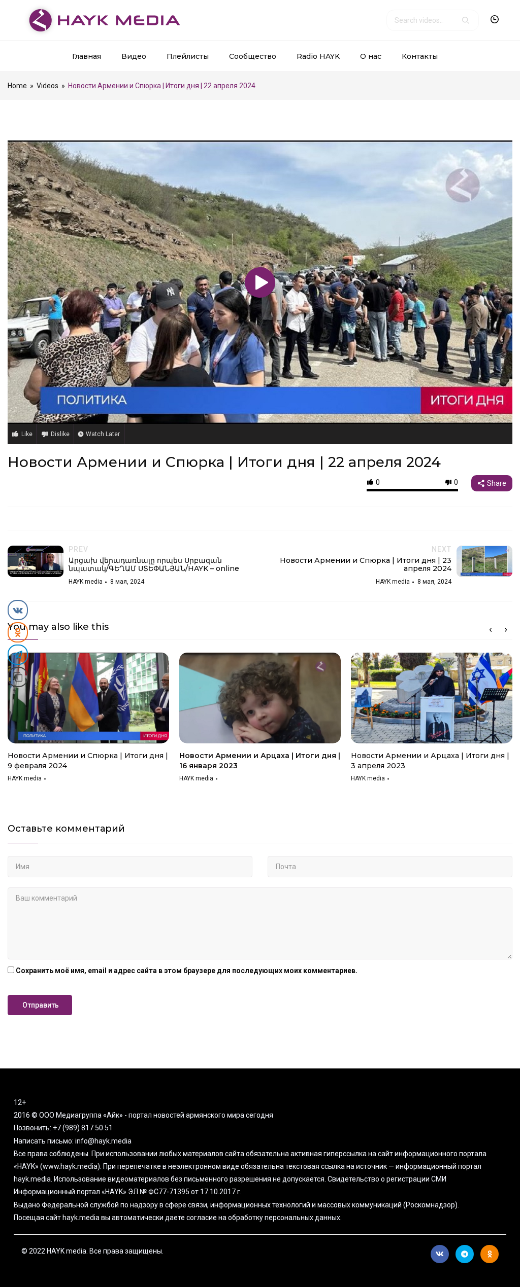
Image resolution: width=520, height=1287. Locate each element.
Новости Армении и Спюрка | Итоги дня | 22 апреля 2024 (224, 462)
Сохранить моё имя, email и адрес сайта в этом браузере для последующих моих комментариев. (187, 971)
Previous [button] (490, 629)
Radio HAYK (318, 56)
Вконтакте (440, 1254)
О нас (370, 56)
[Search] (465, 20)
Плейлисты (188, 56)
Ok (489, 1254)
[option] (88, 721)
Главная (86, 56)
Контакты (420, 56)
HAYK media (25, 778)
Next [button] (505, 629)
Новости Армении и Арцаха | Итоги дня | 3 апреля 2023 (430, 760)
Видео (133, 56)
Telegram (465, 1254)
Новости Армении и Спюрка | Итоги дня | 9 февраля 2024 (88, 760)
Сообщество (252, 56)
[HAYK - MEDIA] (100, 20)
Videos (47, 86)
